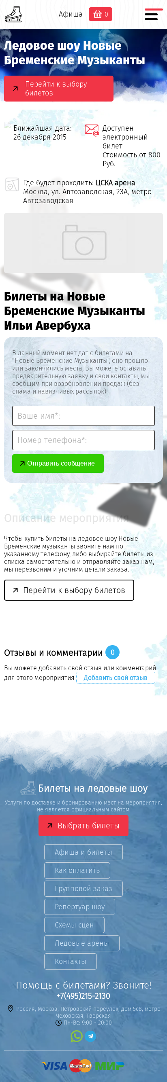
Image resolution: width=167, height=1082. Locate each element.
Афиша (71, 14)
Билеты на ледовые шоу (93, 788)
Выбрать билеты (89, 825)
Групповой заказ (83, 888)
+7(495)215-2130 (83, 996)
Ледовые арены (82, 943)
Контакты (70, 961)
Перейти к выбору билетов (56, 88)
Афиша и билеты (83, 852)
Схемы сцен (74, 925)
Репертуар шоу (80, 906)
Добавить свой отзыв (116, 678)
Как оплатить (77, 870)
